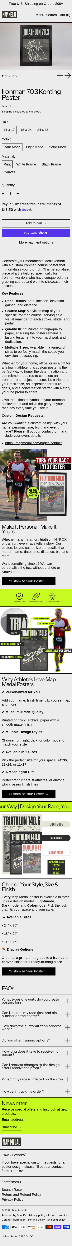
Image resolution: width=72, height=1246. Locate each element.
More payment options (36, 242)
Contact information (14, 1219)
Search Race (12, 1189)
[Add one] (18, 194)
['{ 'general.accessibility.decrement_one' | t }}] (3, 194)
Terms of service (58, 1215)
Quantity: (9, 185)
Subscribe (9, 1127)
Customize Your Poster (26, 581)
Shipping (7, 111)
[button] (51, 15)
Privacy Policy (12, 1199)
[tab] (2, 76)
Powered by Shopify (14, 1215)
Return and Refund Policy (21, 1194)
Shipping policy (56, 1219)
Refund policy (36, 1219)
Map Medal (19, 1210)
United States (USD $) (15, 1236)
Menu (40, 15)
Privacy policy (37, 1215)
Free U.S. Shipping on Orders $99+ (36, 4)
